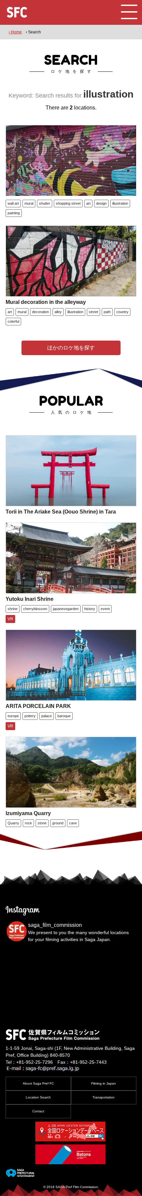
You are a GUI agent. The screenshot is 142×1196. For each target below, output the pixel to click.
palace (46, 716)
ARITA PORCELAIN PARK (38, 706)
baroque (64, 716)
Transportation (103, 1097)
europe (13, 716)
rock (28, 823)
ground (57, 823)
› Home (15, 32)
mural (28, 203)
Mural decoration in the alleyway (46, 302)
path (107, 312)
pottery (30, 716)
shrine (13, 609)
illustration (120, 203)
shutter (44, 203)
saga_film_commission (55, 925)
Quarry (13, 823)
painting (14, 213)
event (105, 609)
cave (73, 823)
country (122, 312)
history (89, 609)
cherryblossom (35, 609)
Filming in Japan (103, 1083)
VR (10, 619)
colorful (13, 321)
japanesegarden (66, 609)
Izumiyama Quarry (28, 813)
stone (42, 823)
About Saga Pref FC (38, 1083)
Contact (38, 1111)
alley (58, 312)
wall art (13, 203)
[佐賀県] (20, 1174)
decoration (40, 312)
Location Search (38, 1097)
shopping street (68, 203)
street (93, 312)
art (88, 203)
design (101, 203)
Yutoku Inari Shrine (29, 599)
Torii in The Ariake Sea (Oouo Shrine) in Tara (61, 512)
